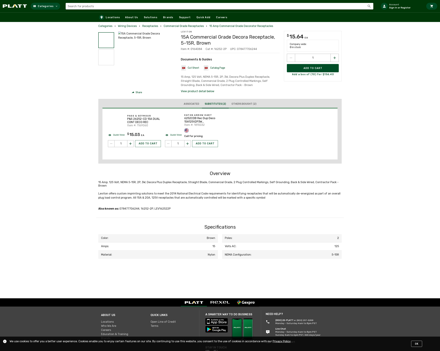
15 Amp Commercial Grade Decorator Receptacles (241, 26)
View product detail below (197, 91)
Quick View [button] (119, 135)
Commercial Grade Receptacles (184, 26)
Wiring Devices (127, 26)
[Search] (369, 6)
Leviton (186, 31)
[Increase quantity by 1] (335, 58)
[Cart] (431, 6)
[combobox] (219, 6)
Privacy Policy (282, 341)
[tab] (191, 104)
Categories (105, 26)
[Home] (15, 6)
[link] (123, 322)
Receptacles (150, 26)
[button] (45, 6)
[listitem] (401, 6)
